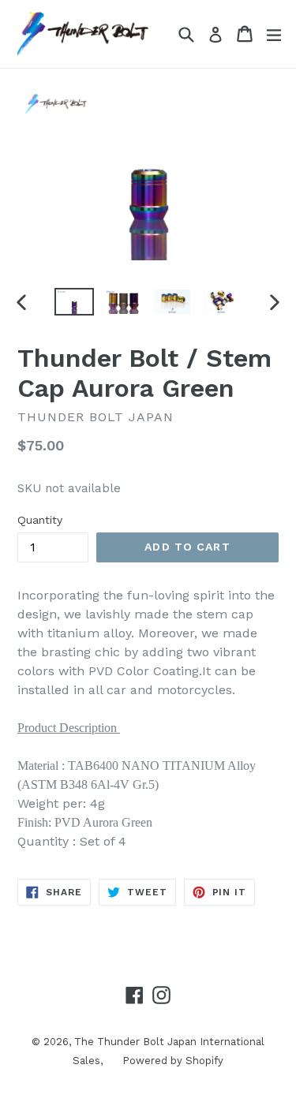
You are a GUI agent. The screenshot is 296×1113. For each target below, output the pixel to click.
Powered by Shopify (172, 1060)
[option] (74, 301)
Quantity (39, 520)
